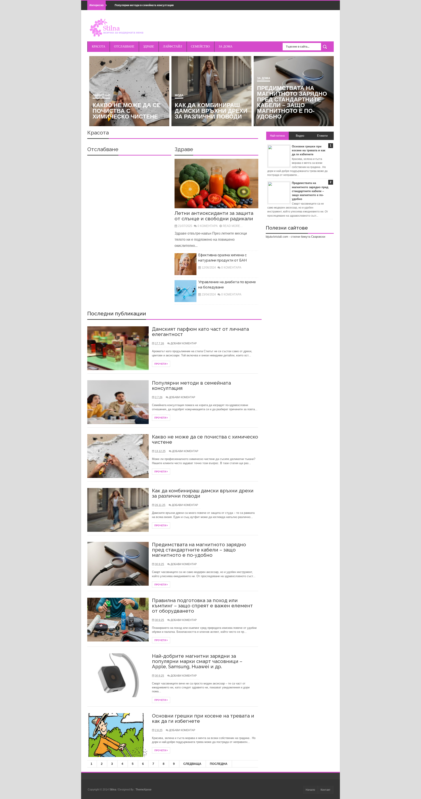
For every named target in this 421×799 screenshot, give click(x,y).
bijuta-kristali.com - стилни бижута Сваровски (295, 236)
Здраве (184, 149)
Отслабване (102, 149)
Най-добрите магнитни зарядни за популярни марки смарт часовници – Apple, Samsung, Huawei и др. (197, 661)
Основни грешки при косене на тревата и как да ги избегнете (203, 718)
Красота (98, 132)
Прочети (160, 363)
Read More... (233, 226)
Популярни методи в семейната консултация (144, 5)
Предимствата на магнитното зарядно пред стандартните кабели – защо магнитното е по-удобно (199, 550)
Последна (218, 763)
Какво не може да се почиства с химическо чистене (288, 111)
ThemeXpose (144, 789)
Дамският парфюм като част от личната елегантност (124, 111)
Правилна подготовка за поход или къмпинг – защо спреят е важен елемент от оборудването (202, 605)
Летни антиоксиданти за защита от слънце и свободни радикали (214, 215)
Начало (310, 789)
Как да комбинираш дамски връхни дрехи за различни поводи (202, 493)
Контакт (325, 789)
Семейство (181, 95)
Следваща (192, 763)
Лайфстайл (263, 95)
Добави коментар (184, 343)
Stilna (113, 789)
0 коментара (208, 226)
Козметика (98, 95)
